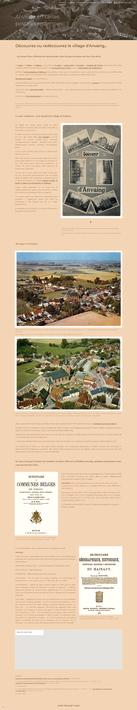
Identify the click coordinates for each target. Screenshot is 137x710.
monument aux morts (60, 68)
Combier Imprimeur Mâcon (104, 424)
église (29, 65)
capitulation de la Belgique (90, 68)
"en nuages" (43, 137)
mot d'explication (33, 96)
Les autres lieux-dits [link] (122, 2)
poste (17, 183)
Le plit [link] (109, 2)
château (38, 65)
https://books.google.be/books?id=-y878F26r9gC (30, 683)
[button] (135, 2)
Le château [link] (90, 2)
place (20, 65)
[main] (41, 20)
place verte (69, 65)
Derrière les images (23, 79)
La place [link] (70, 2)
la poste (80, 65)
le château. (46, 183)
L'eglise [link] (80, 2)
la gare (58, 65)
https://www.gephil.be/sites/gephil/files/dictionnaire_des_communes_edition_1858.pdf (42, 678)
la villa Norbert (34, 183)
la (56, 180)
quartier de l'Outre (95, 65)
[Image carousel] (91, 172)
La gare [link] (101, 2)
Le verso (95, 83)
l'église (45, 180)
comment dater (37, 89)
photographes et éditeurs (35, 72)
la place (24, 183)
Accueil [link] (62, 2)
